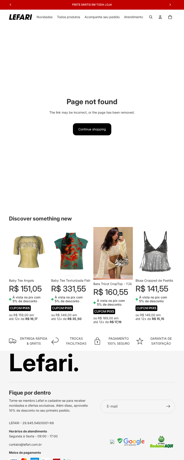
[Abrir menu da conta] (160, 17)
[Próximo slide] (45, 252)
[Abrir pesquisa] (151, 17)
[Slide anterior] (12, 252)
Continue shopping (92, 129)
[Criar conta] (168, 406)
